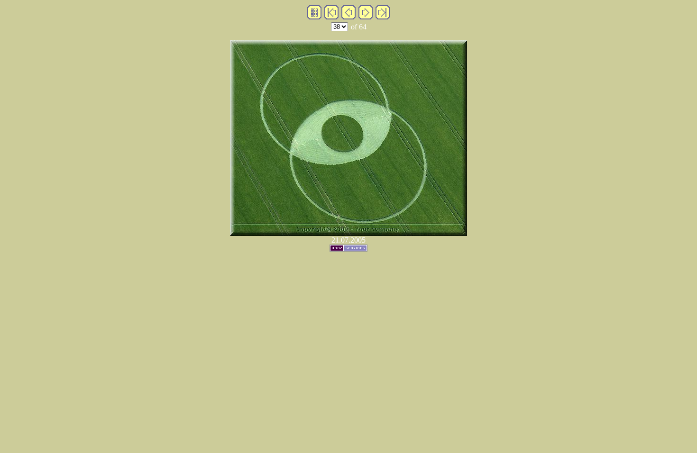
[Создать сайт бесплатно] (348, 249)
